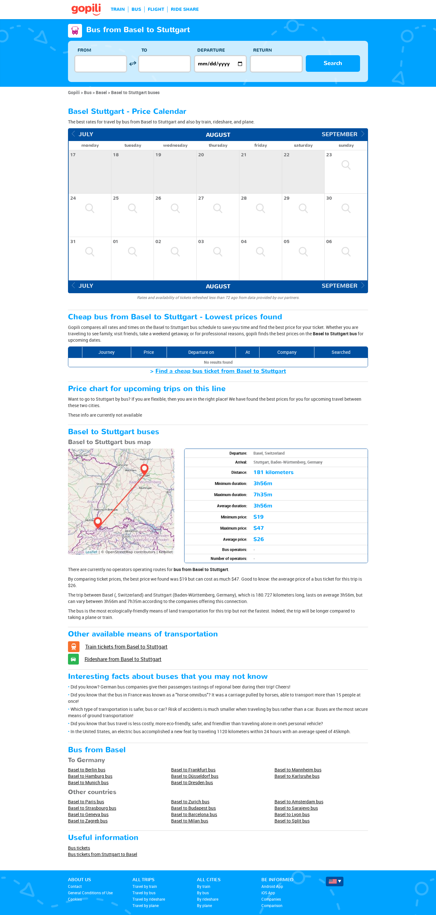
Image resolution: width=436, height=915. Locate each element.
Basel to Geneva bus (88, 814)
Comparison (271, 905)
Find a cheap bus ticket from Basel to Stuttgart (220, 371)
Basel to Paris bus (86, 802)
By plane (204, 905)
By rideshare (207, 899)
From (84, 50)
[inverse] (132, 63)
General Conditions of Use (90, 892)
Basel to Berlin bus (86, 770)
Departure (211, 50)
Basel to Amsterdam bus (298, 802)
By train (203, 886)
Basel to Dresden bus (192, 782)
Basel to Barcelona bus (194, 814)
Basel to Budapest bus (193, 808)
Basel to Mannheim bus (297, 770)
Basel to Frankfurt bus (193, 770)
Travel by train (144, 886)
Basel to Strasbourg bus (92, 808)
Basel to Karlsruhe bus (296, 776)
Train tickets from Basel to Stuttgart (126, 646)
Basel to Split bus (292, 821)
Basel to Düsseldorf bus (194, 776)
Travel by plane (145, 905)
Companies (271, 899)
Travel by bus (143, 892)
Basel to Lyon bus (292, 814)
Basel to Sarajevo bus (296, 808)
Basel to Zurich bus (190, 802)
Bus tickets (79, 848)
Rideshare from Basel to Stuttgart (123, 659)
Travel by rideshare (148, 899)
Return (262, 50)
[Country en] (334, 881)
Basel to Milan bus (189, 821)
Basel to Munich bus (88, 782)
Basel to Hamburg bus (90, 776)
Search (333, 63)
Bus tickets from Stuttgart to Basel (102, 854)
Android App (272, 886)
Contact (75, 886)
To (144, 50)
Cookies (75, 899)
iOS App (268, 892)
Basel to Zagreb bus (88, 821)
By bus (203, 892)
